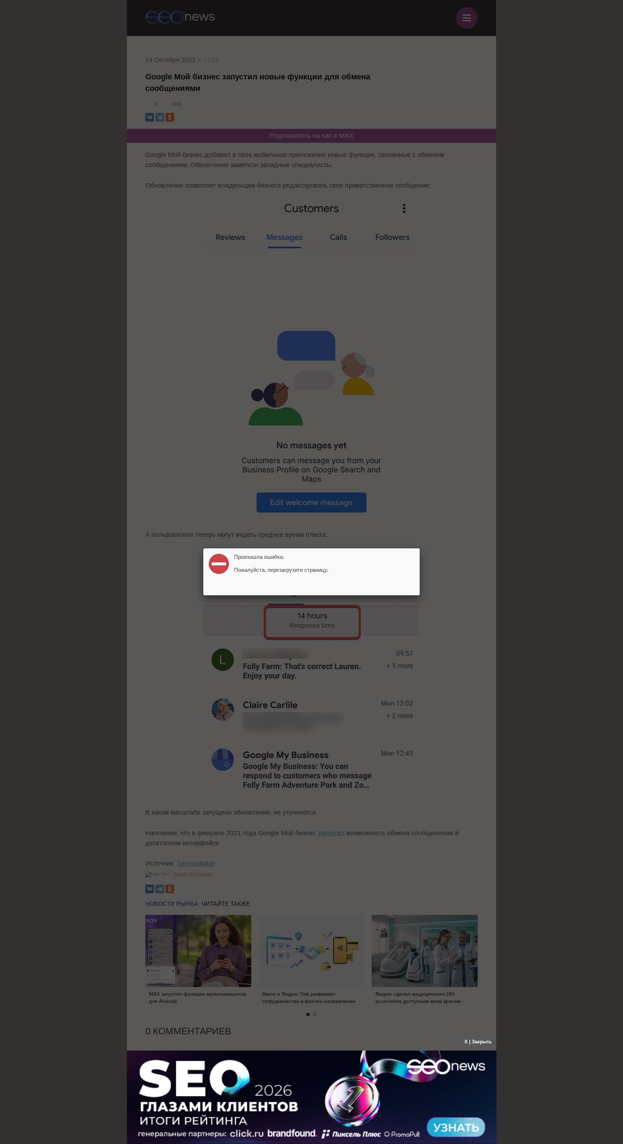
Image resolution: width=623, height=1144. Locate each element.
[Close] (419, 548)
